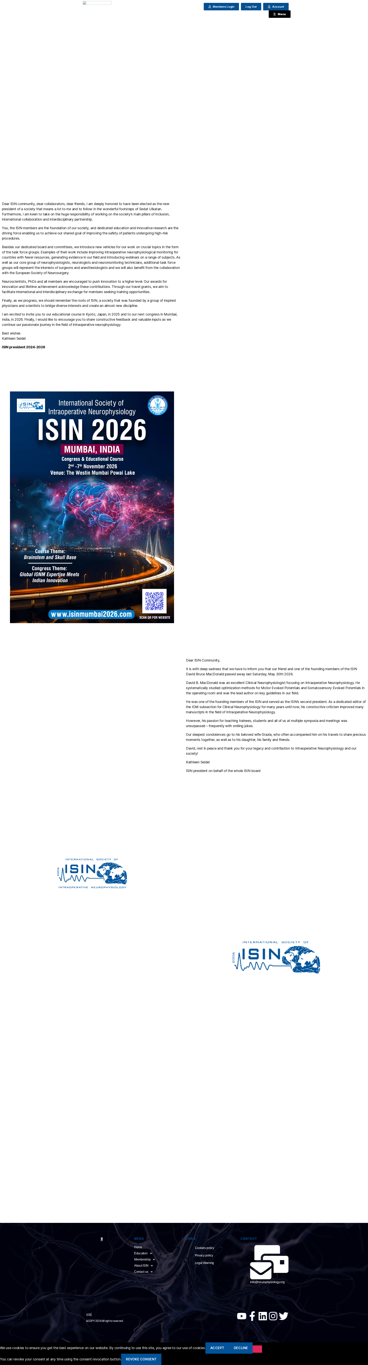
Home (138, 1247)
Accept (217, 1348)
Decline (241, 1348)
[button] (251, 6)
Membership (142, 1259)
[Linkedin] (263, 1316)
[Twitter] (283, 1316)
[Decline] (257, 1349)
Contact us (141, 1271)
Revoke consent (141, 1359)
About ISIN (141, 1265)
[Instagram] (273, 1316)
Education (141, 1253)
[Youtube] (241, 1316)
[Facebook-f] (252, 1316)
